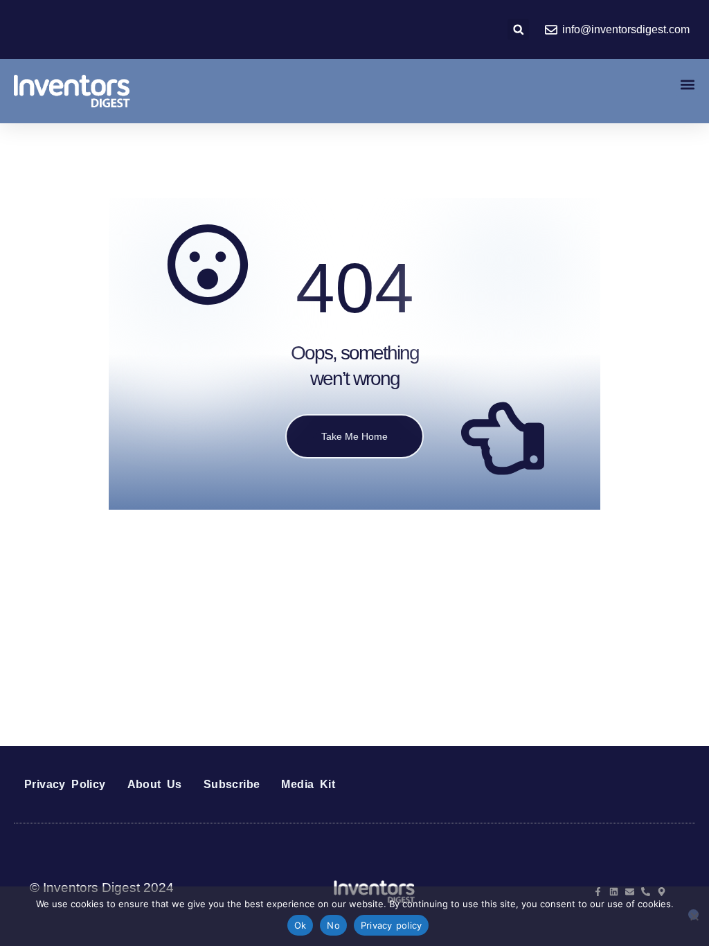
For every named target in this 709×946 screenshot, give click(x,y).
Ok (300, 925)
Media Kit (308, 784)
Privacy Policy (65, 784)
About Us (154, 784)
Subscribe (232, 784)
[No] (693, 914)
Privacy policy (391, 925)
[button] (518, 29)
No (333, 925)
